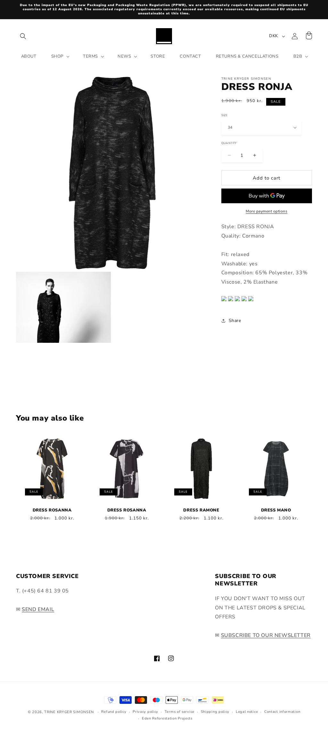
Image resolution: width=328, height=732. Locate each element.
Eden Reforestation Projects (167, 718)
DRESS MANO (276, 510)
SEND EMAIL (38, 609)
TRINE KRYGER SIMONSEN (69, 712)
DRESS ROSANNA (52, 510)
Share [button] (235, 321)
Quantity (229, 143)
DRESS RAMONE (201, 510)
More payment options (266, 211)
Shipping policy (215, 711)
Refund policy (113, 711)
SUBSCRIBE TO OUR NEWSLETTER (266, 635)
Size (224, 115)
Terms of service (179, 711)
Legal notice (247, 711)
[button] (23, 36)
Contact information (282, 711)
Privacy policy (145, 711)
